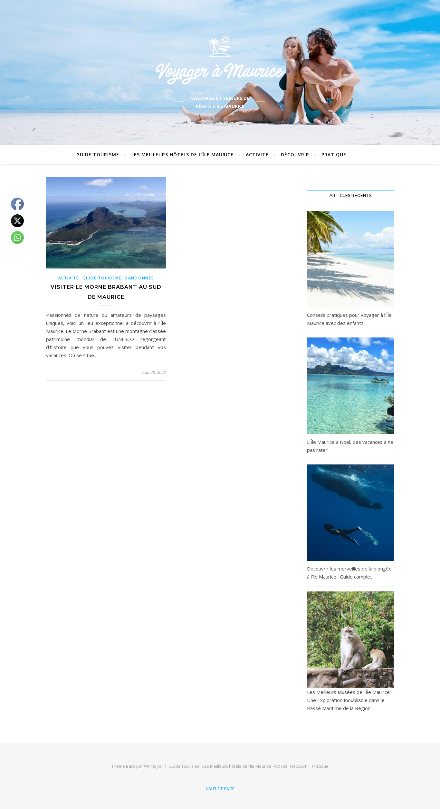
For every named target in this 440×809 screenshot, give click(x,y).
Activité (257, 154)
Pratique (333, 154)
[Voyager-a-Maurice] (220, 59)
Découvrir (295, 154)
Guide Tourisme (97, 154)
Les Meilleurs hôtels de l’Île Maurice (182, 154)
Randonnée (139, 278)
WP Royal (153, 766)
